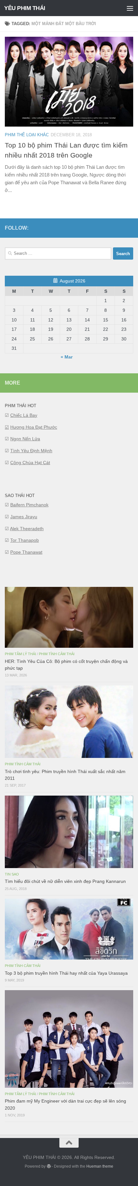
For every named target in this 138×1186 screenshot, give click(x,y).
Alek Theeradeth (27, 528)
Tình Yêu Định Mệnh (31, 450)
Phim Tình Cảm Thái (56, 654)
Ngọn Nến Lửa (25, 438)
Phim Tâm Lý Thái (20, 654)
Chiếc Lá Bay (23, 415)
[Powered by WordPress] (48, 1166)
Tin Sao (12, 874)
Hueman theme (99, 1166)
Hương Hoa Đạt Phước (33, 427)
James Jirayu (23, 516)
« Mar (67, 356)
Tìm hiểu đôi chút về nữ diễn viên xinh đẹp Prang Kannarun (65, 881)
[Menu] (130, 8)
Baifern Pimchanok (29, 504)
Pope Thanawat (26, 552)
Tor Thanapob (24, 540)
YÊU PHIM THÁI (24, 8)
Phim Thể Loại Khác (27, 134)
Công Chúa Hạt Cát (30, 462)
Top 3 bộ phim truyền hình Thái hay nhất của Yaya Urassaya (66, 973)
